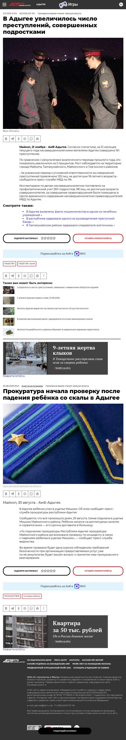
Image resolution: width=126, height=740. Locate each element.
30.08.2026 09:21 (11, 386)
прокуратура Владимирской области (22, 486)
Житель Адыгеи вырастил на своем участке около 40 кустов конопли (52, 308)
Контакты (74, 660)
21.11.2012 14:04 (10, 13)
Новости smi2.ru (14, 376)
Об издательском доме (39, 660)
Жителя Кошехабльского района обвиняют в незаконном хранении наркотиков (58, 329)
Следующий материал (64, 731)
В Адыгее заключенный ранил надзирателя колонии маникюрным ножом (55, 319)
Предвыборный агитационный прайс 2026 (49, 668)
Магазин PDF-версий (92, 660)
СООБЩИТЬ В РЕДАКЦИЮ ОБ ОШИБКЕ (91, 668)
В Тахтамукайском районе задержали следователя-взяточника (69, 225)
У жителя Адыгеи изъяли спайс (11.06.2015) (38, 298)
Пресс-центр (60, 660)
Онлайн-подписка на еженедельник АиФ (48, 664)
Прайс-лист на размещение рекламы (91, 664)
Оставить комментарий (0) (98, 238)
